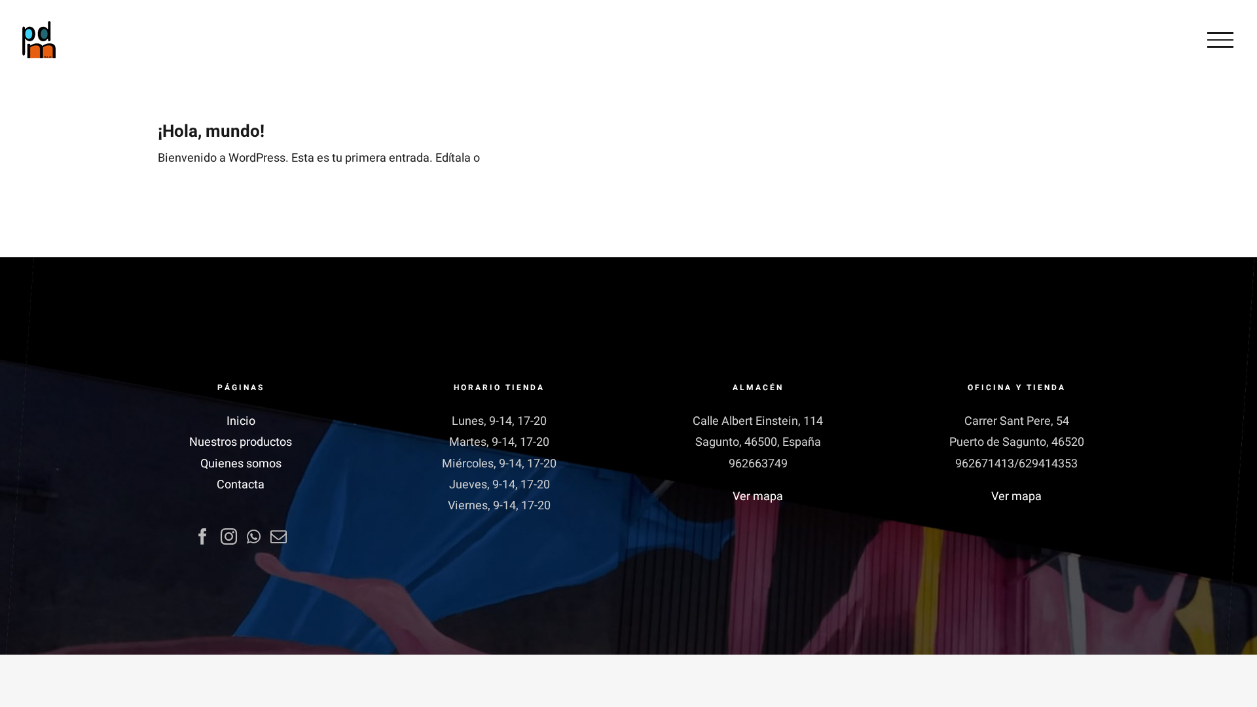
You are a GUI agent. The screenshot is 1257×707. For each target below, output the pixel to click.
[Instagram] (229, 536)
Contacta (240, 485)
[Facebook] (202, 536)
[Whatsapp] (254, 536)
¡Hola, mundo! (211, 131)
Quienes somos (241, 464)
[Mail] (278, 536)
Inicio (241, 421)
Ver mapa (758, 496)
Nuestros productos (240, 442)
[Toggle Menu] (1220, 40)
